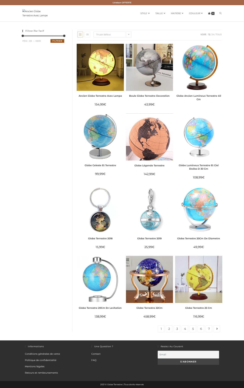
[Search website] (220, 13)
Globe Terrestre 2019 (149, 238)
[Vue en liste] (87, 34)
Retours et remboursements (41, 372)
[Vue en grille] (80, 34)
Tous (219, 34)
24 (213, 34)
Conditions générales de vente (42, 353)
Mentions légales (34, 366)
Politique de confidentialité (40, 360)
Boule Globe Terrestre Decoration (149, 95)
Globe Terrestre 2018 (100, 238)
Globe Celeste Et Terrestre (100, 165)
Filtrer (57, 41)
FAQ (93, 360)
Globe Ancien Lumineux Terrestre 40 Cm (198, 97)
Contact (96, 353)
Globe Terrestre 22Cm (149, 307)
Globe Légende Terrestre (149, 165)
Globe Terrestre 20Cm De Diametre (198, 238)
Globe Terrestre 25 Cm (198, 307)
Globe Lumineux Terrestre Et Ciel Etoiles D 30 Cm (199, 167)
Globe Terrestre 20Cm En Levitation (100, 307)
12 (209, 34)
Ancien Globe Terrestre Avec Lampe (100, 95)
